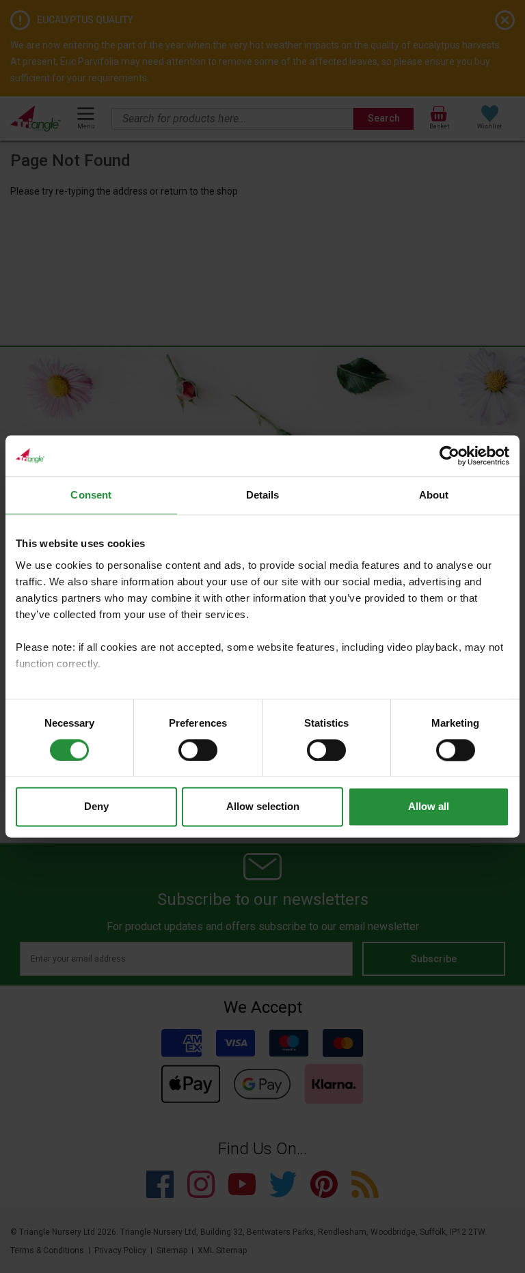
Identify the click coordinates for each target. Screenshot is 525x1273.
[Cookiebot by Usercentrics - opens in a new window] (449, 455)
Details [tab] (263, 495)
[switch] (197, 750)
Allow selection (262, 807)
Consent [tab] (90, 495)
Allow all (428, 807)
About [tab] (434, 495)
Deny (96, 807)
